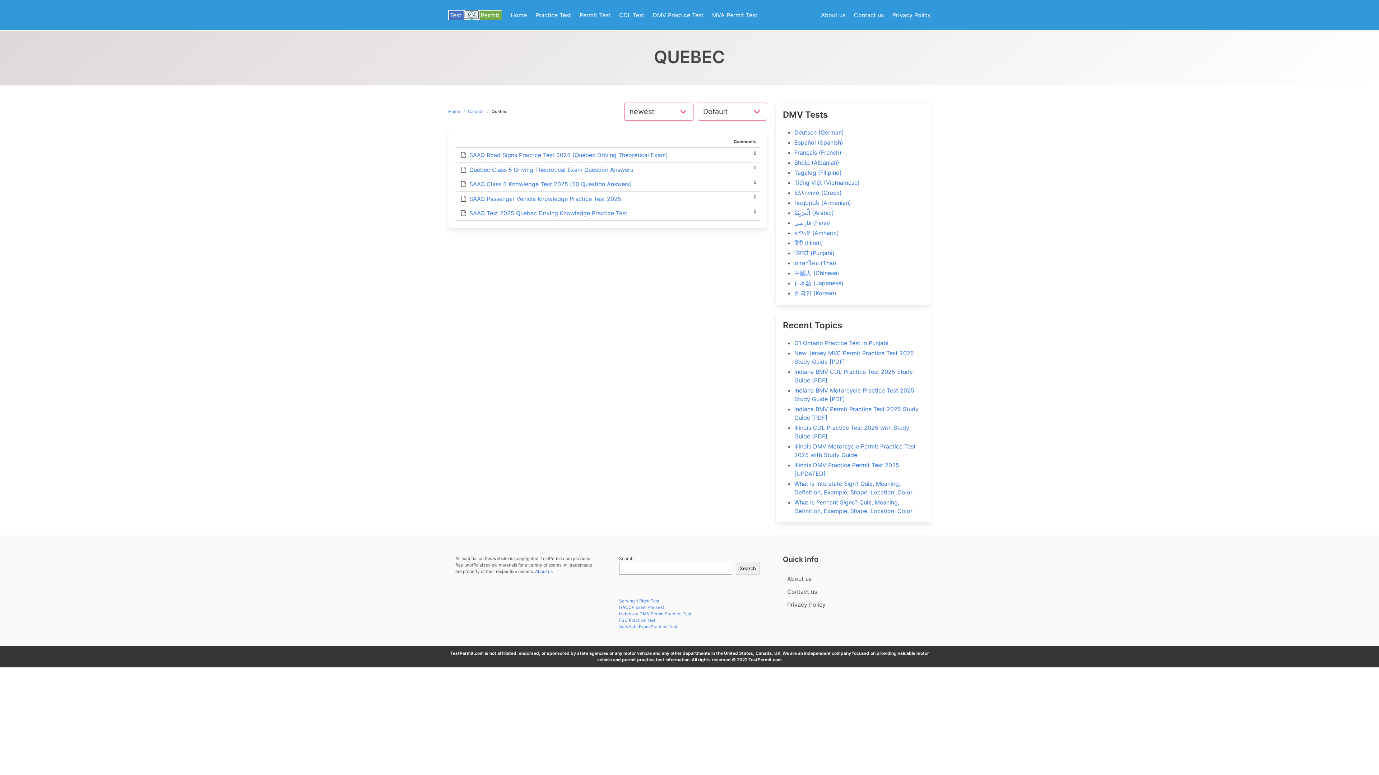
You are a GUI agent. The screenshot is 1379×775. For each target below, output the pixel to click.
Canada (476, 111)
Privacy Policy (806, 604)
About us (544, 571)
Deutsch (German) (819, 132)
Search (626, 558)
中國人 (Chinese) (816, 273)
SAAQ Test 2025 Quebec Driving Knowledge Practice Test (548, 213)
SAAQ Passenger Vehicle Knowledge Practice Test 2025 (545, 198)
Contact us (802, 591)
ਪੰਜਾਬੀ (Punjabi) (814, 253)
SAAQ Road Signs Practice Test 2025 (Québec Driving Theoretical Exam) (568, 155)
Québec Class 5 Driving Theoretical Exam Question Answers (551, 169)
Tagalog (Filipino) (818, 172)
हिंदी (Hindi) (808, 242)
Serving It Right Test (639, 600)
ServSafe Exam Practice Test (648, 626)
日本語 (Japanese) (819, 283)
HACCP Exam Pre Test (641, 607)
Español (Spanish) (818, 142)
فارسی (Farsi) (812, 222)
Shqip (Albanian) (816, 162)
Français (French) (817, 152)
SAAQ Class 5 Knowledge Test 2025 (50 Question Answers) (550, 184)
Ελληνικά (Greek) (818, 192)
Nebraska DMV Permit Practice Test (655, 613)
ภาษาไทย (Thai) (815, 263)
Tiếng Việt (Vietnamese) (827, 182)
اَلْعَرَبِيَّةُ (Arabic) (814, 212)
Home (454, 111)
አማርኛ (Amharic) (816, 232)
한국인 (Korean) (815, 293)
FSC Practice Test (637, 620)
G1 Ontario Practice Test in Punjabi (841, 343)
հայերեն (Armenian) (822, 202)
